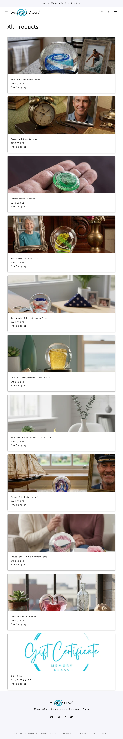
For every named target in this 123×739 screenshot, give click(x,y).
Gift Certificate (17, 676)
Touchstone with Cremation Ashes (25, 198)
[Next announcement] (117, 3)
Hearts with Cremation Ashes (23, 616)
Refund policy (55, 733)
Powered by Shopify (39, 733)
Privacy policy (68, 733)
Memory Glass (25, 733)
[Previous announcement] (6, 3)
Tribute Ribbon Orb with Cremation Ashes (29, 557)
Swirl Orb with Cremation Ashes (24, 258)
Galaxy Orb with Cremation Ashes (25, 79)
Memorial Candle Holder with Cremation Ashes (31, 437)
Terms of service (83, 733)
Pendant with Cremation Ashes (24, 139)
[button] (6, 12)
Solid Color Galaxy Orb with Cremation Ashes (30, 378)
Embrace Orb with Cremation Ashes (26, 497)
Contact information (101, 733)
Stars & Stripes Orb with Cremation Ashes (29, 318)
